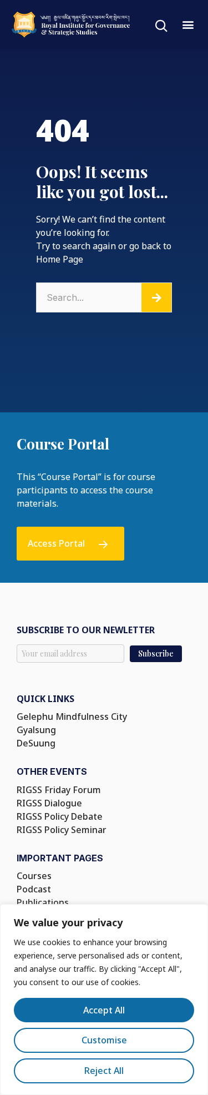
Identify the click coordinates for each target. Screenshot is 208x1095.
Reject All (104, 1070)
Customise (104, 1040)
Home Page (59, 259)
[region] (104, 999)
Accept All (104, 1010)
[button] (188, 24)
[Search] (156, 297)
